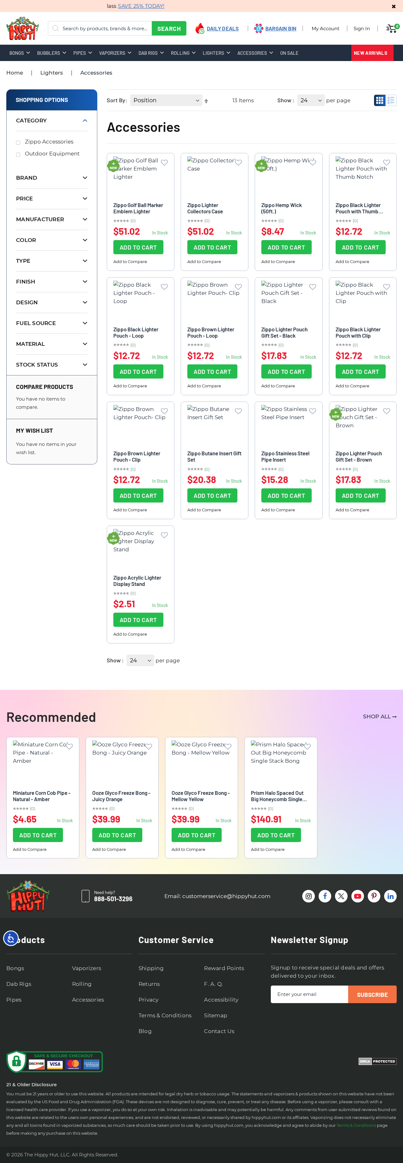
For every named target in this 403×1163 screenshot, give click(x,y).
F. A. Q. (213, 984)
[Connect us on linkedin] (390, 896)
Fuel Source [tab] (36, 323)
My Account (325, 28)
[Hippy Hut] (14, 28)
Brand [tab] (26, 178)
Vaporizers (86, 968)
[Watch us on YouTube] (357, 896)
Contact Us (219, 1031)
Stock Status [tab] (37, 365)
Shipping (151, 968)
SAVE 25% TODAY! (132, 6)
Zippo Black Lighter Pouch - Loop (135, 332)
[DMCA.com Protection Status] (378, 1062)
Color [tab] (26, 240)
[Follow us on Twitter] (341, 896)
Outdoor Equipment (52, 153)
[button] (164, 163)
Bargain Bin (281, 28)
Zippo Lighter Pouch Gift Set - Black (284, 332)
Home (14, 73)
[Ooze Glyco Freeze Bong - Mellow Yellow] (201, 761)
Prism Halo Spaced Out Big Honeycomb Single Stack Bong (277, 798)
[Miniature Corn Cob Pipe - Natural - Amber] (43, 761)
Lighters (51, 73)
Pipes (13, 1000)
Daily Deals (223, 28)
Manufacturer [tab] (40, 219)
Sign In (362, 28)
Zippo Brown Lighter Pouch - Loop (210, 332)
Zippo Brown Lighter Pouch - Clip (136, 456)
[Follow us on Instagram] (308, 896)
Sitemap (215, 1015)
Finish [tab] (26, 281)
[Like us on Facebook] (325, 896)
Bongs (15, 968)
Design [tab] (27, 302)
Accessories (88, 1000)
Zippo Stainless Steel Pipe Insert (285, 456)
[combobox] (117, 28)
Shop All (377, 716)
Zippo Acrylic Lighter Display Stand (137, 580)
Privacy (149, 1000)
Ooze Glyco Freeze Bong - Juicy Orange (121, 795)
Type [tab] (23, 261)
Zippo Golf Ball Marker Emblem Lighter (138, 208)
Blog (145, 1031)
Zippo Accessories (49, 141)
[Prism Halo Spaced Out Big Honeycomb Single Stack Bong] (281, 761)
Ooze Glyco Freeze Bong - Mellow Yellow (201, 795)
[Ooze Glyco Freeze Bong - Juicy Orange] (122, 761)
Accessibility (221, 1000)
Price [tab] (24, 198)
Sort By (116, 100)
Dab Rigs (18, 984)
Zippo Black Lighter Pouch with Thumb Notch (358, 211)
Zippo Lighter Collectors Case (205, 208)
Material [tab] (30, 344)
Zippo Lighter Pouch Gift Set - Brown (359, 456)
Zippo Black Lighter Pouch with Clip (358, 332)
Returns (149, 984)
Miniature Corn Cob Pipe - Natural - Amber (42, 795)
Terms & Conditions (165, 1015)
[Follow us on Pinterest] (374, 896)
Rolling (82, 984)
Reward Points (224, 968)
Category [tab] (31, 120)
